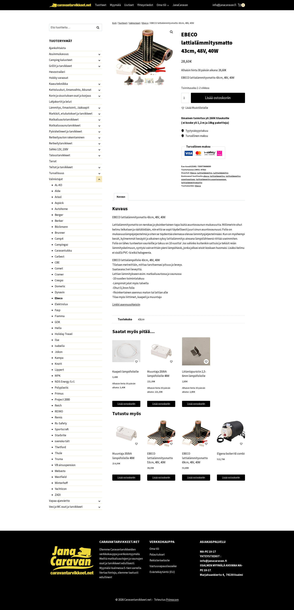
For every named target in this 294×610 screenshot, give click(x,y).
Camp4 (59, 238)
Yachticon (61, 489)
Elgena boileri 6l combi (231, 453)
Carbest (59, 256)
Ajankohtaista (57, 48)
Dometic (60, 286)
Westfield (61, 477)
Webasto (60, 471)
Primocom (172, 599)
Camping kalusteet (60, 60)
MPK (57, 376)
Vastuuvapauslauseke (163, 566)
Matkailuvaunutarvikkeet (64, 125)
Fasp (57, 310)
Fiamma (59, 316)
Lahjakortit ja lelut (60, 101)
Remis (58, 417)
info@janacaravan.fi (224, 5)
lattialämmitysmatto (191, 182)
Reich (58, 405)
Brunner (60, 233)
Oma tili (154, 549)
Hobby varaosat (58, 78)
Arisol (58, 197)
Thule (58, 453)
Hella (58, 328)
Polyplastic (62, 387)
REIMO (59, 411)
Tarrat (52, 161)
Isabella (59, 346)
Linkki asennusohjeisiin (126, 304)
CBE (57, 262)
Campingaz (61, 244)
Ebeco (193, 173)
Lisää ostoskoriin (218, 97)
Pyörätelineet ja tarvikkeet (65, 131)
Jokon (58, 352)
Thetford (60, 447)
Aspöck (59, 203)
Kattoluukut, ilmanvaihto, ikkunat (70, 90)
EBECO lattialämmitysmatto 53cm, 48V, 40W (160, 458)
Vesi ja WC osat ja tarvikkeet (66, 507)
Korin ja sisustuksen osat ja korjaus (70, 96)
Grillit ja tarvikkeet (60, 66)
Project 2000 (62, 399)
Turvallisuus (56, 173)
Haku (99, 27)
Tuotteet (100, 5)
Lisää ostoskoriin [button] (126, 403)
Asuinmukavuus (59, 54)
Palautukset (157, 554)
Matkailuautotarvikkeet (64, 119)
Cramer (59, 274)
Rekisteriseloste (160, 560)
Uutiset (129, 5)
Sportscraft (62, 429)
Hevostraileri (57, 72)
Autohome (61, 209)
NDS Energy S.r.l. (65, 381)
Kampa (59, 358)
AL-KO (58, 185)
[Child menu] (99, 54)
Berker (59, 221)
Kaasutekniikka (58, 84)
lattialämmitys (217, 176)
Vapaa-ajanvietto (59, 501)
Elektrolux (61, 304)
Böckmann (61, 227)
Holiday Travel (63, 334)
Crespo (59, 280)
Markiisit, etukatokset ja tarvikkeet (70, 113)
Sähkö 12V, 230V (58, 149)
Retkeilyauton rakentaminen (66, 137)
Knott (58, 364)
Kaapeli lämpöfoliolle (125, 371)
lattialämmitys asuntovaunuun (211, 179)
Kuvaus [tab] (121, 196)
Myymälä (115, 5)
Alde (57, 191)
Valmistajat (56, 179)
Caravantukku (63, 250)
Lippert (59, 370)
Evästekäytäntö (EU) (162, 572)
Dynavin (59, 292)
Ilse (57, 340)
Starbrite (60, 435)
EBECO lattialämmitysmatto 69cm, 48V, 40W (195, 458)
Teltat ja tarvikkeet (61, 167)
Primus (59, 393)
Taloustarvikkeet (59, 155)
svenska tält (62, 441)
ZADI (58, 495)
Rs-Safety (61, 423)
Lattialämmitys (204, 173)
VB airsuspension (65, 465)
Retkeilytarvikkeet (60, 143)
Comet (59, 268)
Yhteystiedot (145, 5)
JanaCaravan (180, 5)
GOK (57, 322)
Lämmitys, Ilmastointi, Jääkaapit (69, 107)
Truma (59, 459)
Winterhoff (61, 483)
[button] (171, 32)
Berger (59, 215)
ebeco (206, 176)
